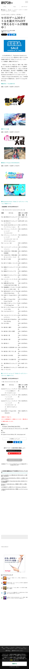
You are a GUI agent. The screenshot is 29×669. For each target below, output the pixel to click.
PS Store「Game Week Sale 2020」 (11, 426)
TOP (2, 647)
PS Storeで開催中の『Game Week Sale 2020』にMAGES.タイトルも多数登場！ (14, 482)
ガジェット (18, 647)
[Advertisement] (14, 503)
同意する (14, 663)
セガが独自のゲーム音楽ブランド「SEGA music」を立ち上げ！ (14, 487)
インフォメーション (22, 648)
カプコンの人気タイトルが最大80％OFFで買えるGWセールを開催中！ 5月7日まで (14, 476)
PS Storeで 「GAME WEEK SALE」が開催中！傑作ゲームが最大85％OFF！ (14, 485)
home (4, 9)
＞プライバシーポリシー (15, 666)
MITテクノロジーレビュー (18, 650)
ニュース (12, 647)
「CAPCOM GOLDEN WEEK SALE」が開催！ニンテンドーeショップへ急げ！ (14, 490)
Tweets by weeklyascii (4, 546)
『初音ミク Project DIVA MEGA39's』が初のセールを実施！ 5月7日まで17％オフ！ (14, 479)
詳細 (11, 660)
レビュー (7, 647)
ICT (16, 648)
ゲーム (9, 9)
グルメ (5, 6)
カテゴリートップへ (15, 460)
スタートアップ (14, 6)
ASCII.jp (8, 650)
